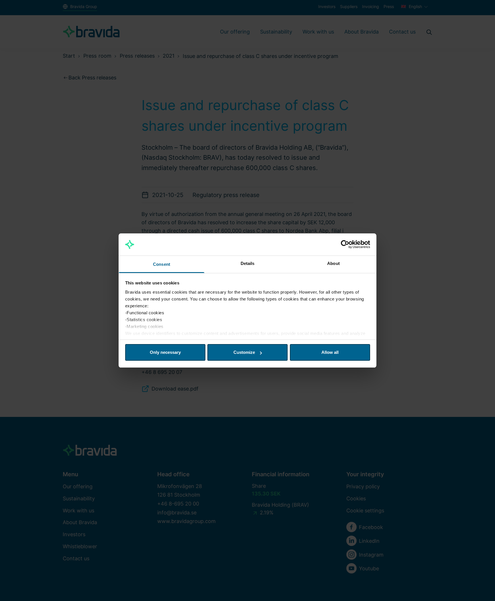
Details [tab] (248, 263)
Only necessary (165, 352)
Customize (244, 352)
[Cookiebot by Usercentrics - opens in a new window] (345, 244)
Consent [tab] (161, 264)
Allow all (330, 352)
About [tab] (333, 263)
